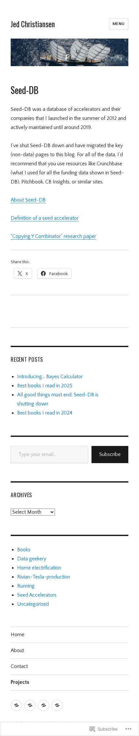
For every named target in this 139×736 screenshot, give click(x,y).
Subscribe (110, 454)
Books (23, 550)
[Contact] (43, 705)
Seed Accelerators (37, 595)
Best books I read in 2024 (44, 413)
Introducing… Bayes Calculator (50, 377)
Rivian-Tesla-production (43, 577)
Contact (19, 666)
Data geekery (31, 559)
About (17, 650)
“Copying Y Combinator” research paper (53, 236)
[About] (30, 705)
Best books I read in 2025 (44, 386)
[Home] (16, 705)
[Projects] (57, 705)
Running (26, 586)
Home (17, 634)
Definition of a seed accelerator (45, 218)
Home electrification (39, 568)
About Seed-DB (28, 200)
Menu (118, 23)
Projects (20, 682)
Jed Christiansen (33, 23)
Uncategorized (33, 604)
